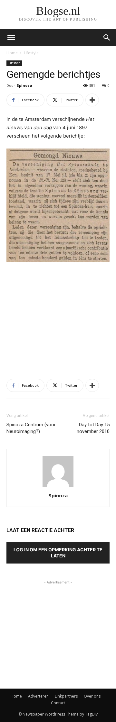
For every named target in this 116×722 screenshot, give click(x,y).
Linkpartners (66, 696)
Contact (58, 703)
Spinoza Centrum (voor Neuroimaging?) (31, 428)
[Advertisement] (58, 311)
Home (12, 53)
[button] (107, 37)
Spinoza (24, 85)
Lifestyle (31, 53)
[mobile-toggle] (11, 37)
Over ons (92, 696)
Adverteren (38, 696)
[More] (92, 100)
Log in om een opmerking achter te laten (58, 552)
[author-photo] (58, 486)
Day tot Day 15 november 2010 (93, 428)
